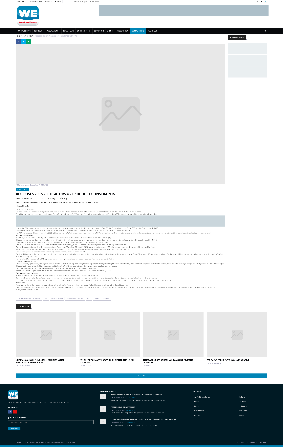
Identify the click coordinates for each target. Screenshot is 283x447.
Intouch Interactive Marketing (55, 442)
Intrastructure (199, 411)
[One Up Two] (265, 1)
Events (110, 31)
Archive (263, 442)
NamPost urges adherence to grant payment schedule (168, 361)
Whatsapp (48, 1)
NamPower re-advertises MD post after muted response (136, 394)
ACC (45, 298)
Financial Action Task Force (75, 298)
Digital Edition (24, 31)
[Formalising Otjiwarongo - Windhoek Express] (103, 409)
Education (99, 31)
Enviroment (243, 406)
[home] (56, 16)
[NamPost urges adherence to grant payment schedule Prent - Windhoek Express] (173, 334)
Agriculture (243, 402)
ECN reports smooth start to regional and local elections (106, 361)
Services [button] (38, 31)
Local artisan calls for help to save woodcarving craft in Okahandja (143, 419)
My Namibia (70, 442)
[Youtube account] (261, 1)
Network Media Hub (37, 442)
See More (141, 375)
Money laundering (57, 298)
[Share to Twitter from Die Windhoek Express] (23, 41)
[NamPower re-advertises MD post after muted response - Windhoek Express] (103, 396)
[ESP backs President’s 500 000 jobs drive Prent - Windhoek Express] (237, 334)
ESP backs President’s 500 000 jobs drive (228, 360)
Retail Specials (36, 1)
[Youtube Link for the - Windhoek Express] (15, 411)
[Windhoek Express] (13, 394)
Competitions (138, 31)
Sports (196, 402)
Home (18, 36)
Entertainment (84, 31)
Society (241, 415)
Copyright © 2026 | (23, 442)
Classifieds (152, 31)
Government (27, 36)
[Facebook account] (257, 1)
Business (242, 397)
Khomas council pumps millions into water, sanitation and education (40, 361)
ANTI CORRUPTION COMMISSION (29, 298)
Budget (97, 298)
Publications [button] (53, 31)
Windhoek (106, 298)
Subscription (122, 31)
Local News (68, 31)
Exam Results (22, 1)
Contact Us (239, 442)
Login (58, 1)
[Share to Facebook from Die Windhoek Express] (18, 41)
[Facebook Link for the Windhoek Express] (10, 411)
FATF (89, 298)
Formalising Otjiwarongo (123, 407)
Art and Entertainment (202, 397)
